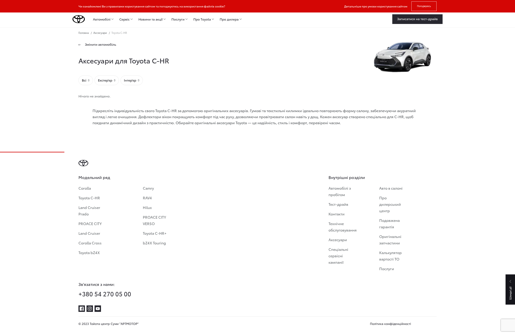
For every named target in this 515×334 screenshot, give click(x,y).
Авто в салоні (391, 187)
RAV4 (147, 197)
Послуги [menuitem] (177, 19)
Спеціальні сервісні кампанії (338, 256)
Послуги (386, 268)
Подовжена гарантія (389, 223)
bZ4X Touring (154, 242)
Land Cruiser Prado (89, 210)
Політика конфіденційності (390, 323)
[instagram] (90, 308)
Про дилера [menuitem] (229, 19)
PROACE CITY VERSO (154, 220)
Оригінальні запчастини (390, 239)
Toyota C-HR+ (155, 233)
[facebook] (81, 308)
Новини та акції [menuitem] (150, 19)
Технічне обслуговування (343, 226)
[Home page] (78, 19)
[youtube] (98, 308)
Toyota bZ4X (89, 252)
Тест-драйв (338, 204)
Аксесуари (338, 239)
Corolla (84, 187)
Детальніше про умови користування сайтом (375, 6)
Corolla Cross (90, 242)
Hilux (147, 207)
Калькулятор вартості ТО (390, 255)
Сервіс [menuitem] (124, 19)
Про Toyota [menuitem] (202, 19)
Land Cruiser (89, 233)
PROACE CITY (90, 223)
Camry (148, 187)
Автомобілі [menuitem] (101, 19)
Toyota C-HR (89, 197)
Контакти (337, 213)
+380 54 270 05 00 (104, 293)
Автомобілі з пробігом (340, 191)
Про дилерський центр (390, 204)
